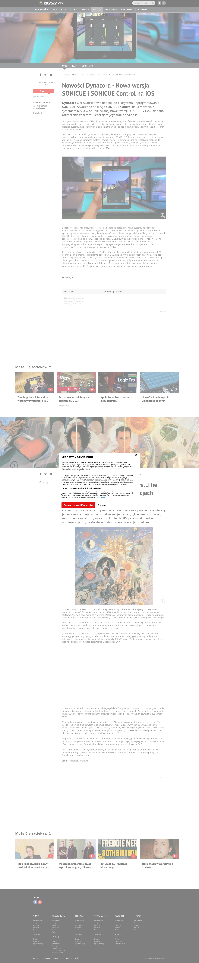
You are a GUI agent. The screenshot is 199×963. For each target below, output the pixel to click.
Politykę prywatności (102, 468)
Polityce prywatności (102, 497)
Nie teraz (102, 505)
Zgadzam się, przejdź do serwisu (78, 505)
